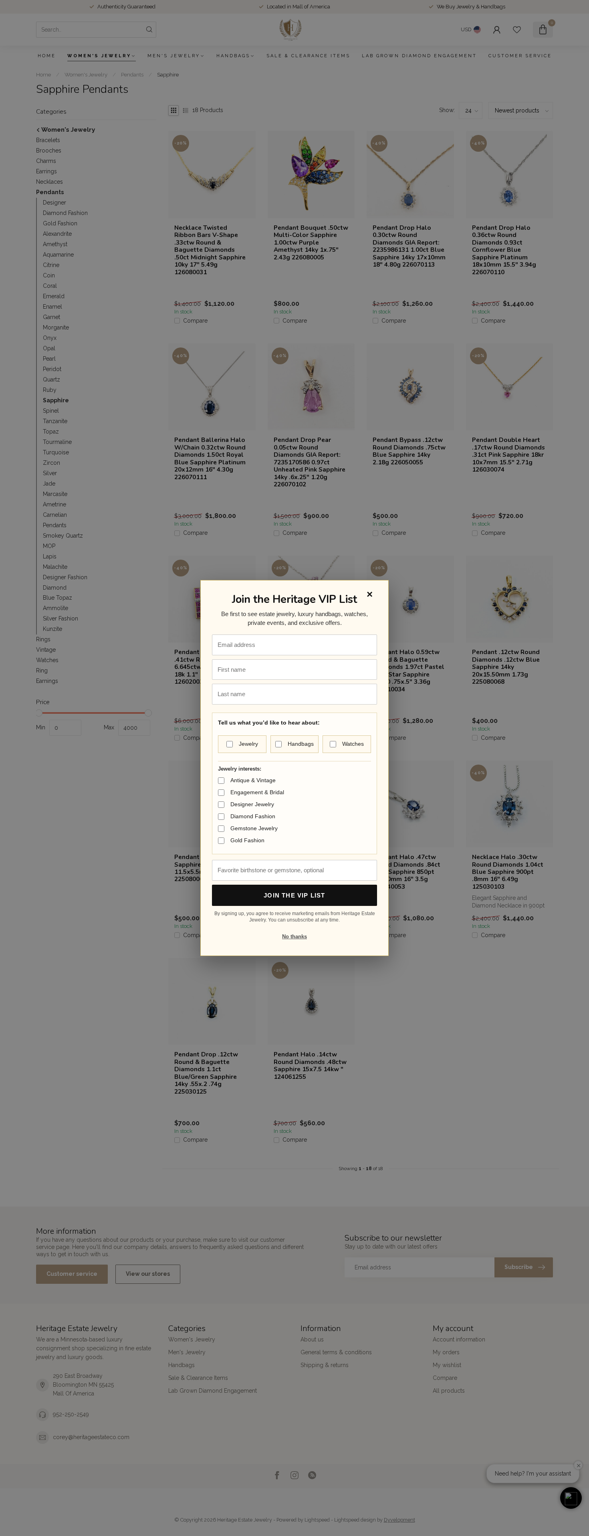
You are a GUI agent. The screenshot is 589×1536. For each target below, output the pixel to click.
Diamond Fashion (252, 816)
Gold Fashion (247, 840)
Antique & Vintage (253, 780)
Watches (353, 744)
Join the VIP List (294, 895)
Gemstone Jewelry (254, 828)
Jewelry (248, 744)
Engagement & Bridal (257, 792)
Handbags (301, 744)
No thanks (294, 937)
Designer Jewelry (252, 804)
